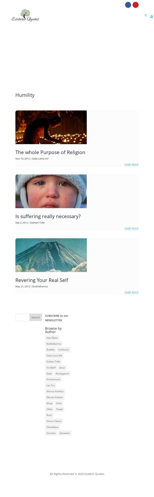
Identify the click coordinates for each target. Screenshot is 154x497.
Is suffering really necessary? (48, 216)
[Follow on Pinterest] (136, 5)
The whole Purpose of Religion (50, 152)
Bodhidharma (40, 286)
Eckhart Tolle (37, 222)
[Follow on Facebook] (128, 5)
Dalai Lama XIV (40, 158)
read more (132, 164)
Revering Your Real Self (41, 280)
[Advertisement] (77, 49)
